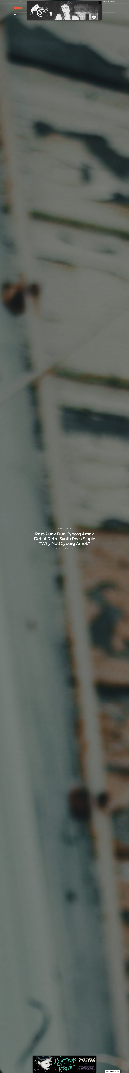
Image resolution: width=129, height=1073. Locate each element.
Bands (22, 2)
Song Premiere (67, 528)
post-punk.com (69, 548)
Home (15, 2)
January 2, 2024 (60, 548)
